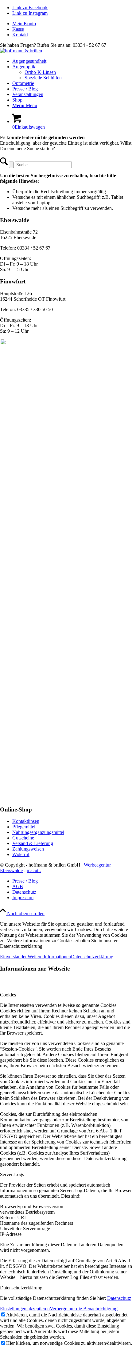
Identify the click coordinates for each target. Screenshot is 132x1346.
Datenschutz (119, 1298)
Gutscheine (23, 837)
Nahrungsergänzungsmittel (38, 832)
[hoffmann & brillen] (21, 50)
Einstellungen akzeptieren (25, 1308)
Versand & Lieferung (32, 843)
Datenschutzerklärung (92, 956)
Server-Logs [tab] (12, 1174)
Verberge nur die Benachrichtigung (84, 1308)
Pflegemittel (23, 826)
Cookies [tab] (8, 994)
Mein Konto (24, 23)
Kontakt (20, 34)
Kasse (18, 29)
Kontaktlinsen (25, 821)
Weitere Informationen (49, 956)
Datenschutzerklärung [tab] (21, 1287)
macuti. (34, 870)
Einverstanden (14, 956)
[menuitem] (72, 23)
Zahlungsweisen (28, 848)
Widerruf (20, 854)
